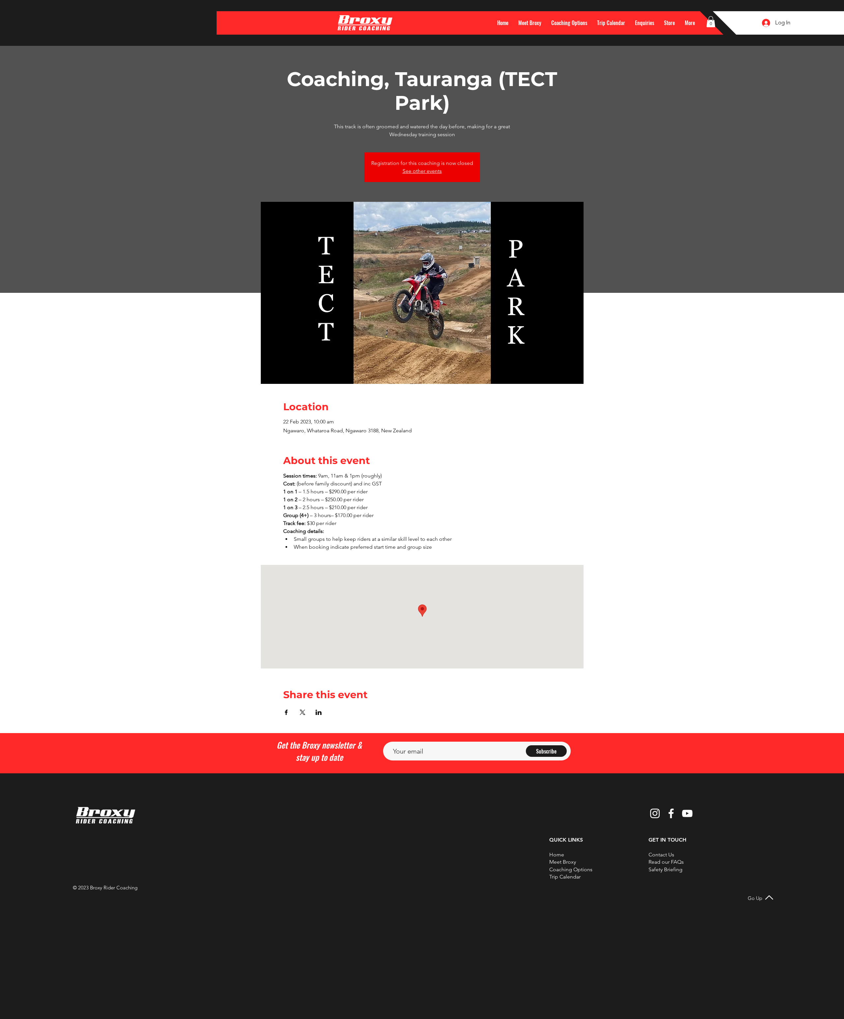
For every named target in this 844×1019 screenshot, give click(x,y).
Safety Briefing (665, 869)
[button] (690, 23)
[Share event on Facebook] (286, 712)
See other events (422, 171)
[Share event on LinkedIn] (319, 712)
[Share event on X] (302, 712)
